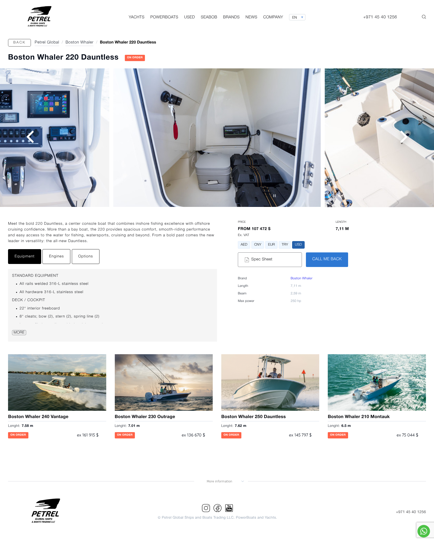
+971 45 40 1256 (411, 512)
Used (189, 17)
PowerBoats (164, 17)
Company (273, 17)
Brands (231, 17)
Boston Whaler (301, 278)
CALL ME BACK (327, 259)
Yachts (136, 17)
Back (19, 42)
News (251, 17)
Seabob (209, 17)
